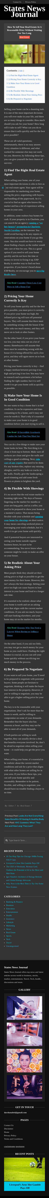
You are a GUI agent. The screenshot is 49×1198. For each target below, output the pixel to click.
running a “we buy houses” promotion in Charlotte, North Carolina (23, 227)
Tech (8, 939)
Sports (8, 936)
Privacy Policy (10, 1135)
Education (10, 909)
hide (21, 71)
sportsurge (20, 1146)
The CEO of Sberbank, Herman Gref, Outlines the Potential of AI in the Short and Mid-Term (24, 869)
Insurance (10, 919)
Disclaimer (8, 1129)
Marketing (10, 926)
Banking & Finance (14, 902)
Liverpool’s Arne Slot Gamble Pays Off (22, 863)
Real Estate (24, 37)
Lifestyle (9, 922)
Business (10, 905)
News (8, 929)
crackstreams (9, 1146)
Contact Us (8, 1125)
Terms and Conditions (13, 1139)
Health (9, 915)
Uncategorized (12, 946)
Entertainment (12, 912)
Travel (8, 943)
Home (6, 1132)
